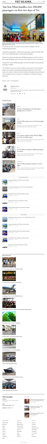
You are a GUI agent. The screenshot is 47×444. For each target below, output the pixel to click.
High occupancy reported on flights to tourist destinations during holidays (16, 309)
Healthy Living (19, 422)
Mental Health (19, 431)
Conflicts (3, 431)
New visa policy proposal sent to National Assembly (12, 269)
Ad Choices (19, 429)
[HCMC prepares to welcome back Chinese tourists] (9, 329)
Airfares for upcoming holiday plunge (9, 363)
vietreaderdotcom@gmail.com (8, 405)
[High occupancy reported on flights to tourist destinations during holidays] (9, 302)
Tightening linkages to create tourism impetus (11, 350)
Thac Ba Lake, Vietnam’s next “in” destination (11, 323)
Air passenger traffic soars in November (10, 390)
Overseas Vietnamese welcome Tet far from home (11, 282)
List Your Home (34, 433)
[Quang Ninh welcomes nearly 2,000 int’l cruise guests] (9, 370)
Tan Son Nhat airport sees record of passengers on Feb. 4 (30, 122)
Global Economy (5, 422)
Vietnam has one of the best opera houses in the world (36, 413)
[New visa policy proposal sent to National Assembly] (9, 262)
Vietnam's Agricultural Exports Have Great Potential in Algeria (20, 187)
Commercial (34, 424)
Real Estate (34, 422)
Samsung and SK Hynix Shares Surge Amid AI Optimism (19, 207)
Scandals (4, 433)
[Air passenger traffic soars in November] (9, 383)
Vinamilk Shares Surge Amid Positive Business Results (18, 193)
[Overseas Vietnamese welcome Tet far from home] (9, 275)
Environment (4, 424)
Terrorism (4, 429)
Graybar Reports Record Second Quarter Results (17, 200)
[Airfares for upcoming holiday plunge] (9, 356)
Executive (4, 434)
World (33, 434)
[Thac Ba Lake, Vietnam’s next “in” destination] (9, 316)
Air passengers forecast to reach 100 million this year (12, 296)
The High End (34, 431)
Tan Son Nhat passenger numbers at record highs (29, 164)
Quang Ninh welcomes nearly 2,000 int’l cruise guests (12, 377)
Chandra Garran (14, 86)
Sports (3, 438)
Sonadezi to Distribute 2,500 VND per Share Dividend (18, 180)
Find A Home (34, 426)
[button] (4, 2)
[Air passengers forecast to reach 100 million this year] (9, 289)
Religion (3, 426)
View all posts (13, 93)
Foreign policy (4, 436)
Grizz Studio (34, 436)
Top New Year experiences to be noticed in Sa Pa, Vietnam (36, 407)
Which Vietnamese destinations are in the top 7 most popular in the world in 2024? (37, 400)
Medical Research (20, 424)
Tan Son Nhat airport (15, 80)
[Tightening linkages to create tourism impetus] (9, 343)
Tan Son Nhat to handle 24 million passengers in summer (30, 150)
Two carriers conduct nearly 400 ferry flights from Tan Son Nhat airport (29, 136)
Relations (18, 434)
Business (4, 80)
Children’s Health (20, 426)
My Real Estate (34, 429)
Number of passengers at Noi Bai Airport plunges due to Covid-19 (29, 110)
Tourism (8, 80)
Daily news (19, 436)
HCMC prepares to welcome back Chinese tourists (12, 336)
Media (18, 433)
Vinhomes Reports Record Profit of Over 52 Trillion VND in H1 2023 (21, 217)
